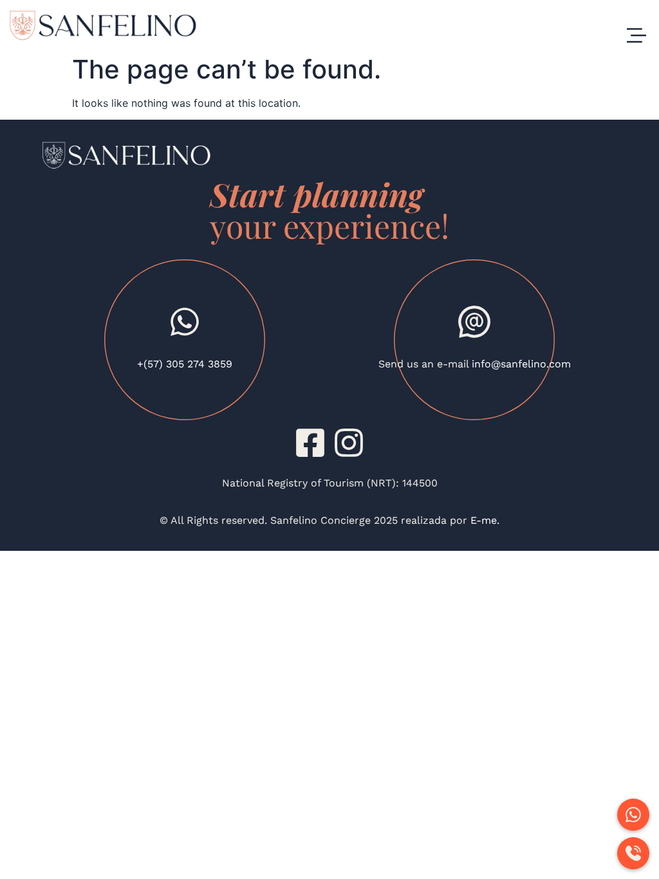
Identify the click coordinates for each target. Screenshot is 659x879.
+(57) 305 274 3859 (184, 364)
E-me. (483, 520)
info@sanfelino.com (521, 364)
